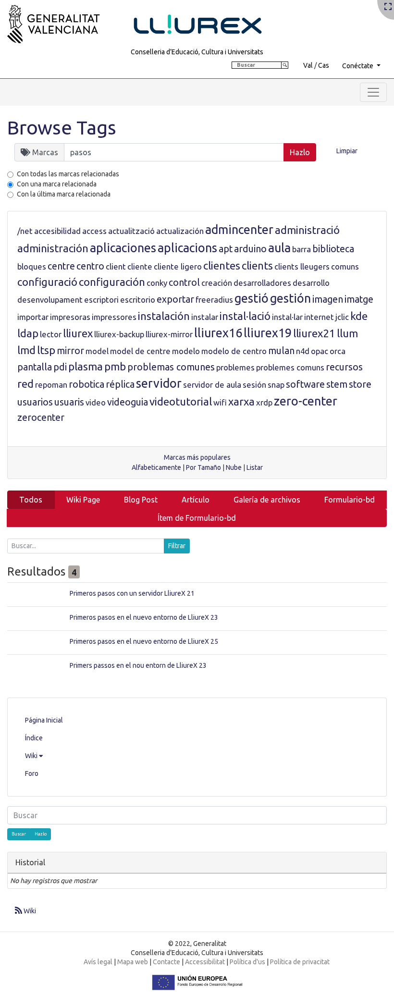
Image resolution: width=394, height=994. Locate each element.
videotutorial (180, 401)
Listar (254, 467)
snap (276, 384)
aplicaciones (123, 248)
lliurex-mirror (169, 334)
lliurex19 (268, 333)
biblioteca (333, 249)
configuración (112, 282)
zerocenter (40, 417)
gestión (290, 298)
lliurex (78, 333)
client (116, 266)
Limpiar (346, 151)
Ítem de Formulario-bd (197, 518)
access (94, 230)
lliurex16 (218, 333)
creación (216, 282)
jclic (342, 316)
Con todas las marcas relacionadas (68, 174)
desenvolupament (50, 299)
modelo (186, 351)
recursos (344, 367)
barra (301, 249)
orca (337, 351)
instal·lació (245, 316)
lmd (26, 350)
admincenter (239, 229)
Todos (30, 499)
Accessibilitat (205, 962)
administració (307, 230)
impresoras (70, 316)
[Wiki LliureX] (146, 21)
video (96, 402)
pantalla (34, 367)
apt (226, 249)
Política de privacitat (300, 962)
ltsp (46, 350)
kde (359, 316)
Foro (31, 773)
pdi (60, 367)
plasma (85, 366)
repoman (51, 384)
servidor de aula (212, 384)
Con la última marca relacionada (64, 194)
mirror (70, 350)
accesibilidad (57, 230)
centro (90, 266)
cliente (139, 266)
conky (157, 282)
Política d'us (247, 962)
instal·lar (287, 316)
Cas (323, 65)
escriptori (101, 299)
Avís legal (98, 962)
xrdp (264, 402)
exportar (175, 299)
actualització (131, 230)
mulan (281, 350)
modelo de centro (234, 351)
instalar (204, 316)
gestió (251, 298)
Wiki (32, 756)
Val (308, 65)
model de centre (140, 351)
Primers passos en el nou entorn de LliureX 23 (138, 665)
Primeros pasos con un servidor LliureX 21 (132, 593)
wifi (220, 402)
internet (319, 316)
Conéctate (358, 66)
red (25, 384)
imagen (327, 299)
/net (25, 230)
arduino (250, 249)
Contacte (166, 962)
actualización (180, 230)
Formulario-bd (349, 499)
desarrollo (311, 282)
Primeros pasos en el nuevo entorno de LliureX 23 (144, 617)
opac (319, 351)
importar (33, 316)
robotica (86, 384)
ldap (27, 333)
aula (279, 248)
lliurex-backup (119, 334)
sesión (254, 384)
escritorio (137, 299)
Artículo (195, 499)
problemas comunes (171, 367)
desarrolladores (262, 282)
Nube (234, 467)
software (305, 384)
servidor (159, 383)
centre (61, 266)
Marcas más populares (197, 457)
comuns (345, 266)
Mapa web (132, 962)
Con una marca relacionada (57, 184)
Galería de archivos (267, 499)
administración (52, 248)
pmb (115, 366)
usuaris (69, 402)
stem (336, 384)
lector (51, 334)
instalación (164, 316)
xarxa (241, 401)
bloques (31, 266)
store (360, 384)
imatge (359, 299)
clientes (221, 265)
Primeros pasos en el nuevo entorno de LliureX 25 (144, 641)
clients (257, 265)
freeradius (214, 299)
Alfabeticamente (156, 467)
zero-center (305, 401)
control (184, 282)
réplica (120, 384)
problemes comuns (290, 367)
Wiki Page (83, 499)
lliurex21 (314, 333)
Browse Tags (61, 127)
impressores (114, 316)
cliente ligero (178, 266)
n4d (302, 351)
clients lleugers (302, 266)
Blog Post (141, 499)
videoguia (127, 402)
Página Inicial (44, 720)
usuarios (35, 402)
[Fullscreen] (388, 7)
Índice (34, 738)
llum (347, 333)
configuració (47, 282)
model (97, 351)
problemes (235, 367)
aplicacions (187, 248)
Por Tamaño (203, 467)
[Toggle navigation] (373, 92)
